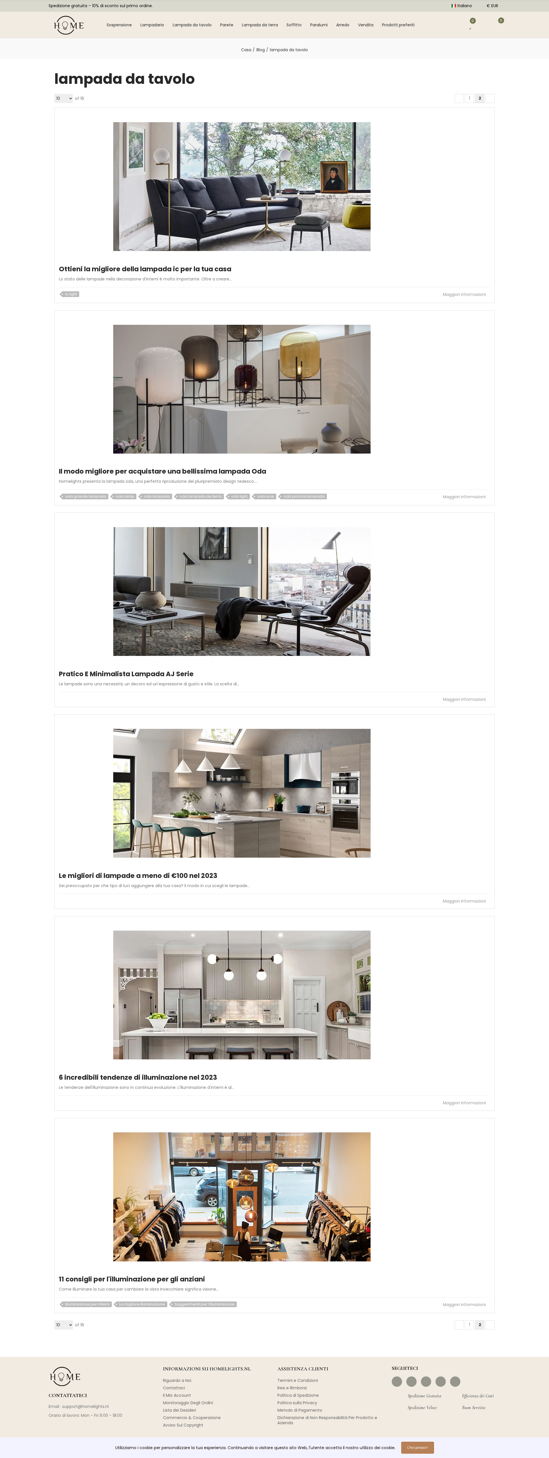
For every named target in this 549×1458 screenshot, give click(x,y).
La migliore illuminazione (142, 1304)
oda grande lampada (85, 496)
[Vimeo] (455, 1381)
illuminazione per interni (87, 1304)
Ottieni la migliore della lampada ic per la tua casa (145, 269)
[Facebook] (397, 1381)
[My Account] (454, 25)
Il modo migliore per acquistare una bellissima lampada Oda (162, 471)
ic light (71, 294)
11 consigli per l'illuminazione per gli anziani (132, 1279)
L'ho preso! (417, 1447)
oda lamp (125, 496)
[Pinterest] (426, 1381)
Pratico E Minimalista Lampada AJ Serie (126, 673)
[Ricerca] (436, 25)
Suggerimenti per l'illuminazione (204, 1304)
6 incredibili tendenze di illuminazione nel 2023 (138, 1077)
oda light (239, 496)
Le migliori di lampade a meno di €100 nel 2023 (138, 875)
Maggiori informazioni (465, 294)
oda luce (265, 496)
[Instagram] (411, 1381)
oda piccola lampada (304, 496)
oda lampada (157, 496)
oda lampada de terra (201, 496)
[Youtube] (440, 1381)
